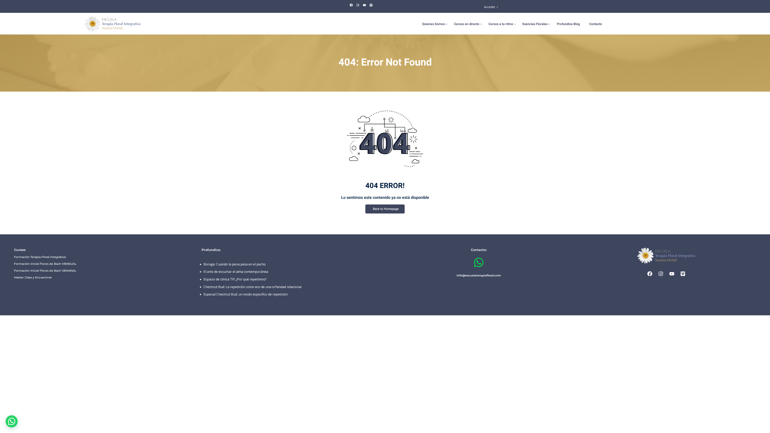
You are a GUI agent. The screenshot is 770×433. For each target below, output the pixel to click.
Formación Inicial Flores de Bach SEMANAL (45, 270)
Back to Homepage (386, 209)
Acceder (489, 7)
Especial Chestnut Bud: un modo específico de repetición (246, 294)
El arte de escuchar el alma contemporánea (236, 271)
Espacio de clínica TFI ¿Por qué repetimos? (235, 279)
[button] (12, 421)
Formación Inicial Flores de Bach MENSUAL (45, 264)
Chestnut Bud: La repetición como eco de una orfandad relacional (252, 287)
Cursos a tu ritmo (500, 24)
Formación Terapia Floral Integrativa (40, 257)
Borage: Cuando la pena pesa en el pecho (235, 264)
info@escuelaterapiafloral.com (479, 275)
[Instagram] (358, 5)
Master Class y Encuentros (33, 277)
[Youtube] (365, 5)
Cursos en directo (466, 24)
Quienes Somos (433, 24)
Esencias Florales (535, 24)
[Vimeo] (371, 5)
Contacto (595, 24)
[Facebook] (351, 5)
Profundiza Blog (568, 24)
